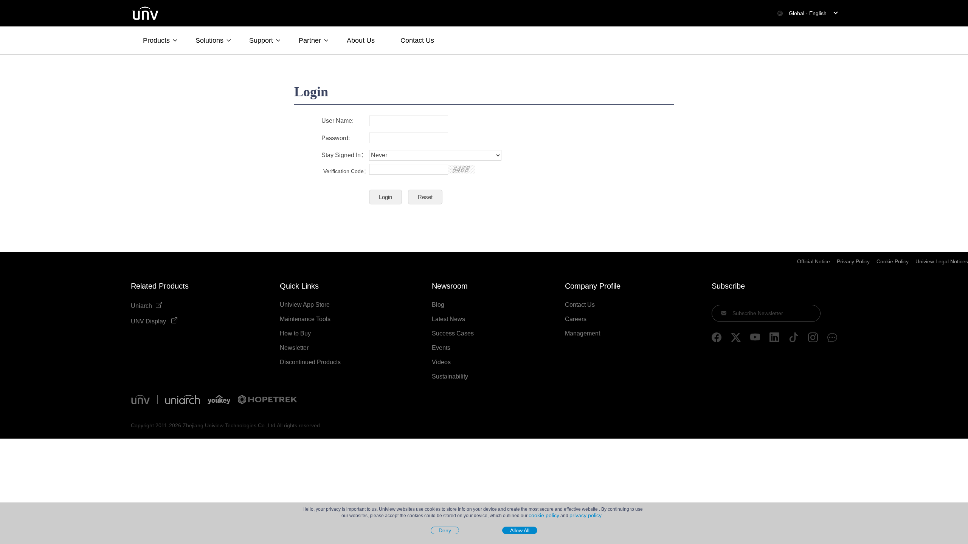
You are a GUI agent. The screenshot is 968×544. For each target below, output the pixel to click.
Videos (441, 362)
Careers (575, 319)
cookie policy (544, 515)
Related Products (160, 286)
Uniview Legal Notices (941, 261)
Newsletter (294, 348)
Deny (445, 530)
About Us (361, 40)
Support (261, 40)
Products (156, 40)
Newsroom (450, 286)
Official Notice (813, 261)
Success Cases (453, 334)
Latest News (448, 319)
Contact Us (417, 40)
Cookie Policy (892, 261)
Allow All (519, 530)
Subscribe (728, 286)
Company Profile (593, 286)
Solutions (209, 40)
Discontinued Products (310, 362)
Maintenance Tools (305, 319)
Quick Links (299, 286)
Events (441, 348)
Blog (438, 305)
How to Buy (295, 334)
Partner (310, 40)
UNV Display (149, 321)
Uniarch (141, 306)
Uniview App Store (305, 305)
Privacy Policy (853, 261)
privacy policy (585, 515)
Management (582, 334)
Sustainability (450, 377)
